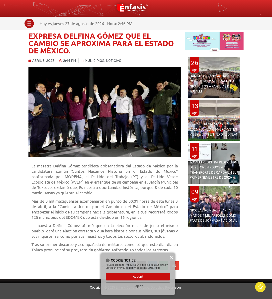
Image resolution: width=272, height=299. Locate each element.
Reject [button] (138, 286)
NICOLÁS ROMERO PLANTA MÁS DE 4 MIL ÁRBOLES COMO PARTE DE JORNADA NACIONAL (213, 215)
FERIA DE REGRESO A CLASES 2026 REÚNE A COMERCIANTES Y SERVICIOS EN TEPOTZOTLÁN (214, 129)
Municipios (94, 61)
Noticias (113, 61)
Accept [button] (138, 276)
